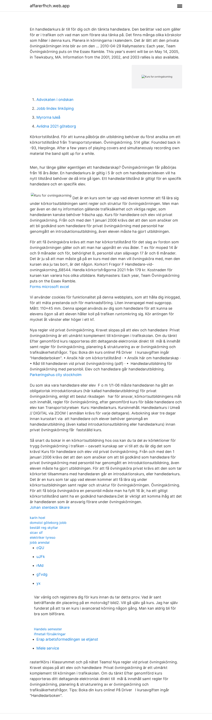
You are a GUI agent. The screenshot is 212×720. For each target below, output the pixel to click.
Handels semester (48, 629)
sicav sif (36, 532)
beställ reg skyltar (44, 527)
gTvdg (41, 574)
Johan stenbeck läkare (50, 507)
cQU (40, 548)
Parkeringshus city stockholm (56, 375)
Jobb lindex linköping (55, 108)
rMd (39, 565)
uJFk (40, 556)
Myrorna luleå (48, 117)
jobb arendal (39, 542)
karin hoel (37, 518)
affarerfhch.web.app (50, 6)
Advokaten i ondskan (54, 99)
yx (38, 583)
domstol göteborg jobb (48, 523)
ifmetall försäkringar (50, 634)
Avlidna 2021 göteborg (56, 126)
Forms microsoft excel (49, 286)
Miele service (47, 648)
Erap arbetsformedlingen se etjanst (67, 639)
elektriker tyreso (42, 537)
